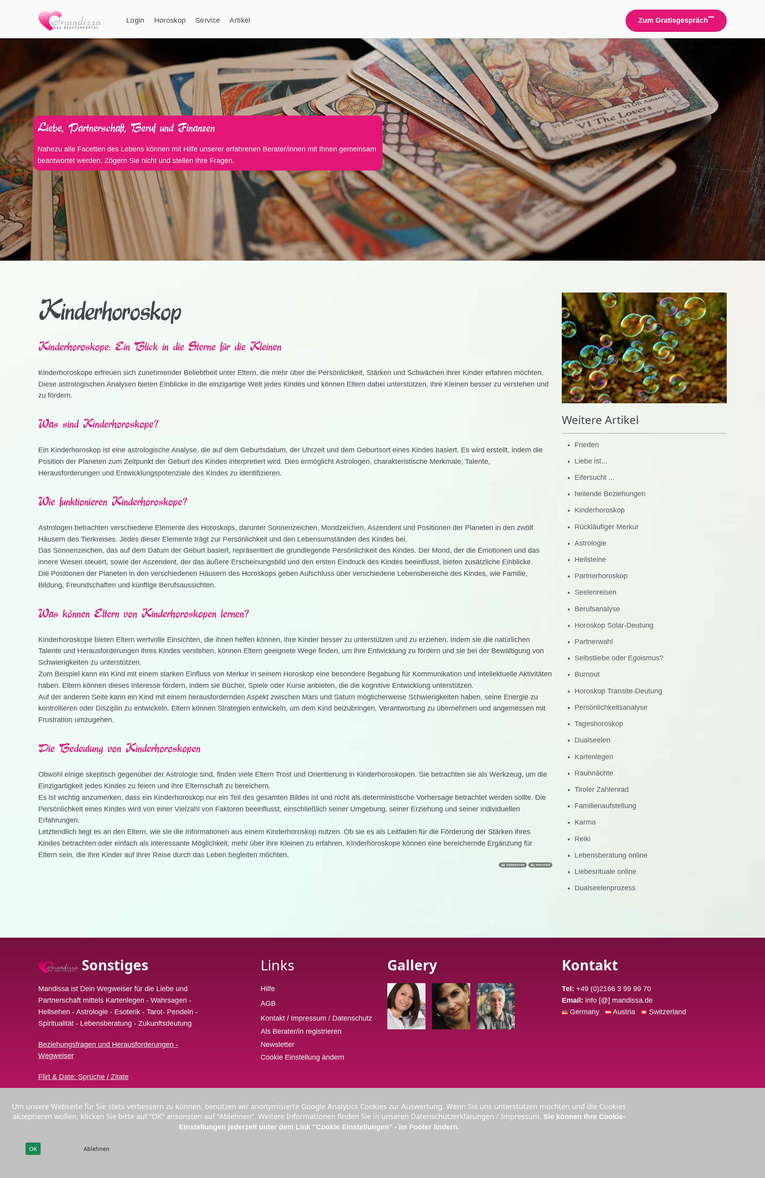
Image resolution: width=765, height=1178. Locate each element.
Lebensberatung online (611, 855)
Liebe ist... (591, 461)
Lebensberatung (106, 1023)
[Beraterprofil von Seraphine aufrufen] (406, 1006)
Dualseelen (592, 740)
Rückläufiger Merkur (607, 527)
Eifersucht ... (594, 477)
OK (33, 1148)
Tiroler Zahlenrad (602, 789)
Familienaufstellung (605, 806)
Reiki (582, 839)
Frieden (587, 445)
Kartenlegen (594, 757)
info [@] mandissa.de (619, 1000)
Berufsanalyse (597, 609)
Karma (585, 822)
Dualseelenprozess (605, 888)
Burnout (587, 674)
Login (135, 20)
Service (207, 20)
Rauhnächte (594, 773)
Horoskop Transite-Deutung (618, 691)
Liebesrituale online (605, 872)
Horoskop (170, 20)
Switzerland (667, 1012)
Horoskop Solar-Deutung (614, 625)
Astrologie (590, 543)
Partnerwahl (594, 642)
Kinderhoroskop (600, 510)
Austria (625, 1012)
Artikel (240, 20)
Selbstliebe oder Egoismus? (619, 658)
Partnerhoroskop (601, 576)
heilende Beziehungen (610, 494)
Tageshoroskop (599, 724)
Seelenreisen (595, 592)
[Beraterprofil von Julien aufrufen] (496, 1006)
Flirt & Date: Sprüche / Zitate (83, 1077)
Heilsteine (590, 559)
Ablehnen (97, 1148)
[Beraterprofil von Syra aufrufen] (451, 1006)
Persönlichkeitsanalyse (611, 707)
